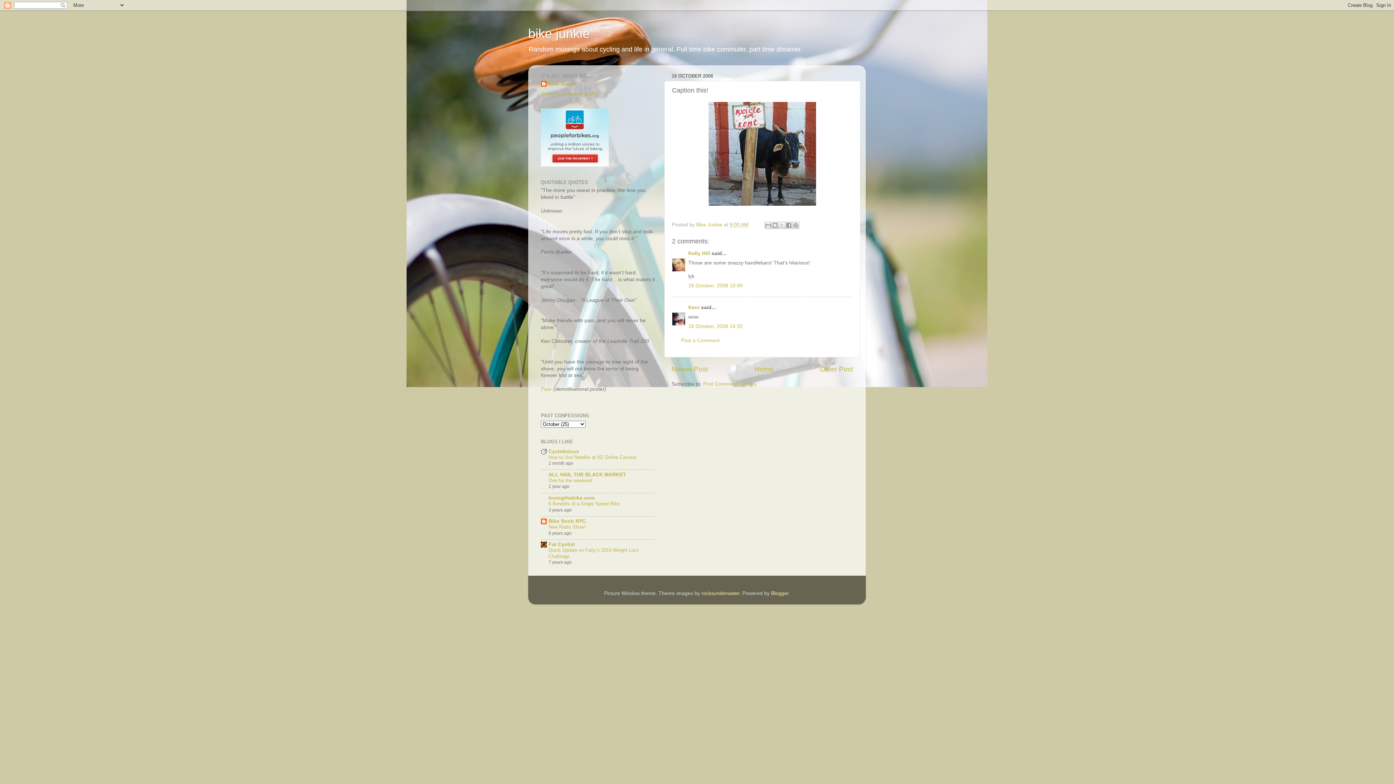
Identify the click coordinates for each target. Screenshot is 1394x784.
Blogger (779, 593)
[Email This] (768, 225)
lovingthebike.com (572, 498)
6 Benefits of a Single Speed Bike (584, 503)
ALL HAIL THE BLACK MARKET (587, 474)
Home (764, 369)
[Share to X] (782, 225)
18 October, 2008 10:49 (715, 285)
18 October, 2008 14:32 (715, 326)
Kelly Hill (699, 253)
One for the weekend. (571, 480)
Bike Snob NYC (567, 521)
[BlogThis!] (775, 225)
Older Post (836, 369)
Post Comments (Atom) (730, 384)
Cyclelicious (564, 451)
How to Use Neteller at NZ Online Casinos (593, 457)
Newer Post (690, 369)
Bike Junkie (562, 84)
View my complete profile (569, 94)
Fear (546, 389)
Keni (694, 307)
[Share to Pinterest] (795, 225)
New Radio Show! (567, 527)
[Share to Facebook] (788, 225)
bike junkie (559, 33)
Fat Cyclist (562, 544)
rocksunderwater (720, 593)
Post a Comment (700, 340)
